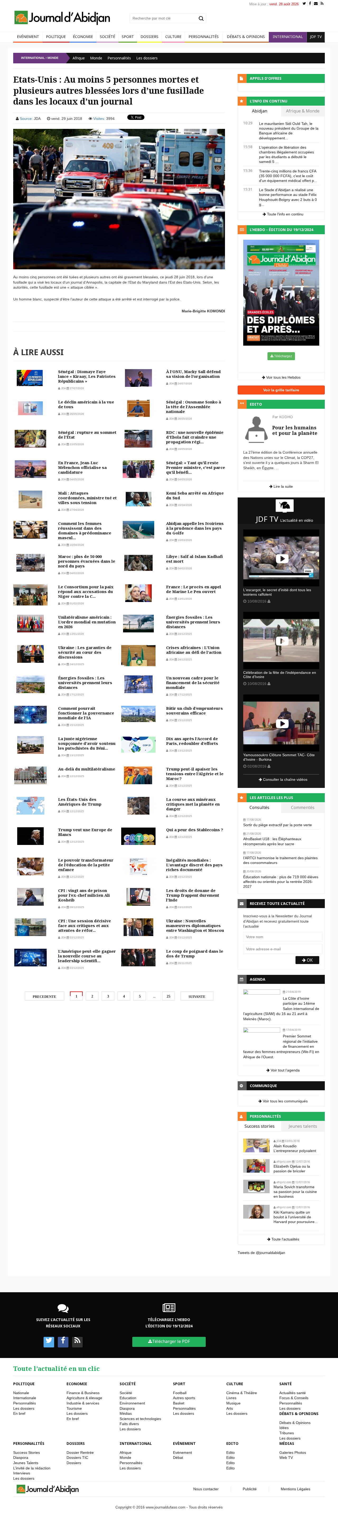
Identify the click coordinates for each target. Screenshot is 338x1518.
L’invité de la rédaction (31, 1468)
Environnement (132, 1403)
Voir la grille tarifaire (281, 390)
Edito (232, 1443)
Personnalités (204, 36)
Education (128, 1398)
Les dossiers (147, 57)
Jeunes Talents (25, 1463)
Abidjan (259, 111)
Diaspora (127, 1408)
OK (309, 960)
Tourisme (74, 1408)
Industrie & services (83, 1403)
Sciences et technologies (140, 1419)
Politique (56, 36)
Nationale (21, 1393)
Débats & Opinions (246, 36)
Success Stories (26, 1452)
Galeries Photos (292, 1452)
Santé (285, 1383)
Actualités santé (292, 1393)
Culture (173, 36)
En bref (19, 1413)
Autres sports (184, 1398)
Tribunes (286, 1433)
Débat (178, 1457)
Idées (284, 1428)
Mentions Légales (295, 1489)
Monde (96, 57)
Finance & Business (83, 1393)
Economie (77, 1383)
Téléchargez (282, 356)
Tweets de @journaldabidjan (261, 1253)
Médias (126, 1413)
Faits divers (129, 1424)
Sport (128, 36)
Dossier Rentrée (80, 1452)
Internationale (24, 1398)
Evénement (28, 36)
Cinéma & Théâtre (241, 1393)
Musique (233, 1403)
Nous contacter (206, 1489)
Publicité (250, 1489)
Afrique (79, 57)
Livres (231, 1398)
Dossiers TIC (77, 1457)
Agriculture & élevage (84, 1398)
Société (107, 36)
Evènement (184, 1443)
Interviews (21, 1473)
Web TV (286, 1457)
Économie (83, 36)
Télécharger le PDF (171, 1341)
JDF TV (316, 36)
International (288, 36)
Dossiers (149, 36)
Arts (229, 1408)
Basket (178, 1403)
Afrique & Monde (303, 111)
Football (179, 1393)
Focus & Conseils (293, 1398)
